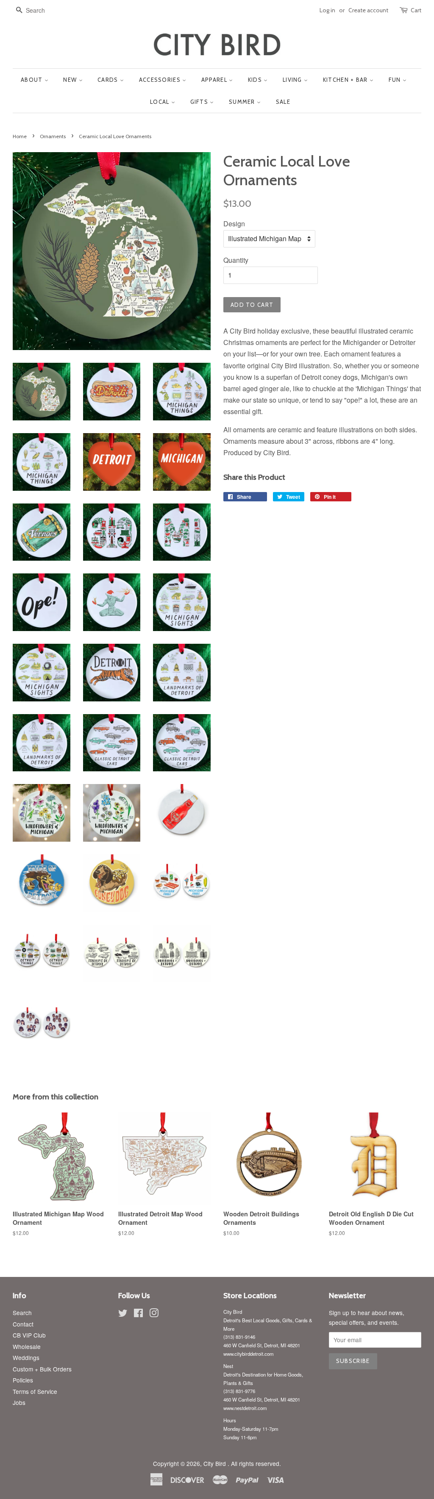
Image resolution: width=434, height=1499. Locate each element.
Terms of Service (35, 1391)
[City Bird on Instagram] (154, 1314)
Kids (256, 79)
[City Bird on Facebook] (138, 1314)
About (33, 79)
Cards (108, 79)
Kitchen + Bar (346, 79)
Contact (23, 1324)
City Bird (215, 1463)
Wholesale (27, 1346)
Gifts (200, 101)
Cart (416, 10)
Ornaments (53, 136)
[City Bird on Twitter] (123, 1314)
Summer (243, 101)
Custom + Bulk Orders (42, 1369)
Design (234, 223)
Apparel (215, 79)
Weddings (26, 1357)
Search (22, 1312)
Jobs (19, 1402)
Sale (283, 101)
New (70, 79)
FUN (396, 79)
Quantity (235, 260)
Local (160, 101)
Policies (23, 1380)
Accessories (161, 79)
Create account (368, 10)
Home (20, 136)
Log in (327, 10)
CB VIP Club (29, 1335)
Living (293, 79)
